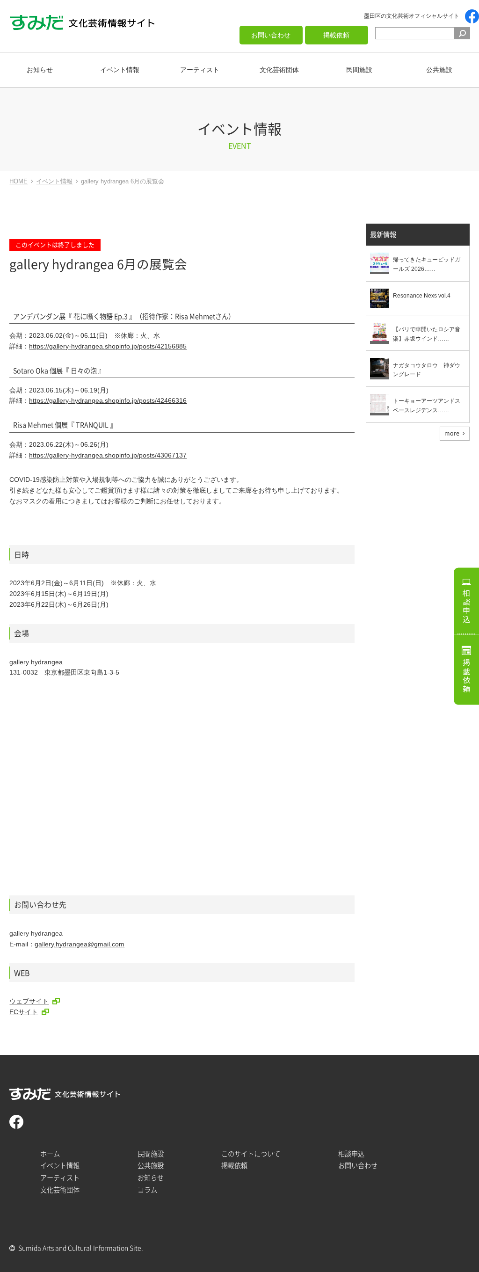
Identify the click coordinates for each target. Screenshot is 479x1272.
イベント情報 (119, 69)
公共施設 (439, 69)
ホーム (50, 1154)
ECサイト (23, 1012)
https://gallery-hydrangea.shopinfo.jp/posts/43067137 (108, 455)
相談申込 (466, 606)
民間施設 (359, 69)
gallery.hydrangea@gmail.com (79, 944)
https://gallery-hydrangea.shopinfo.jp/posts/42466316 (108, 400)
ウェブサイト (29, 1001)
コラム (147, 1190)
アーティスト (199, 69)
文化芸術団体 (279, 69)
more (451, 433)
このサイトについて (250, 1154)
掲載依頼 (336, 35)
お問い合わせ (270, 35)
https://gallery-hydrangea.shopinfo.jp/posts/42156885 (108, 346)
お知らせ (40, 69)
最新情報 (383, 235)
